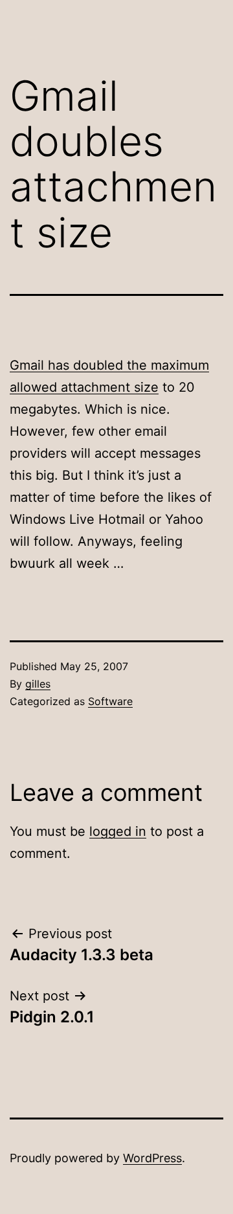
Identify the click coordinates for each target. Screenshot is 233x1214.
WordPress (152, 1158)
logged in (117, 831)
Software (110, 701)
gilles (37, 683)
